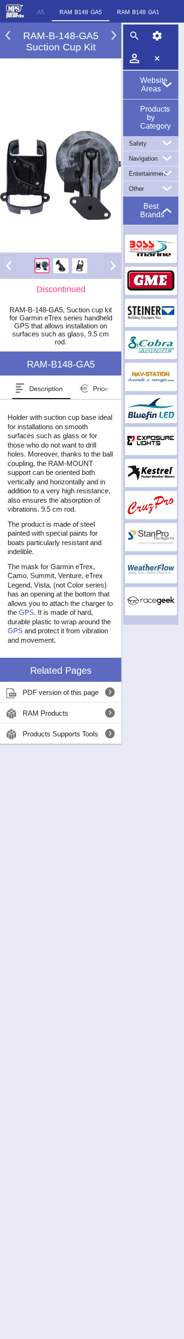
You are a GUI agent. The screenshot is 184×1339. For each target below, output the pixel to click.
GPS (26, 612)
